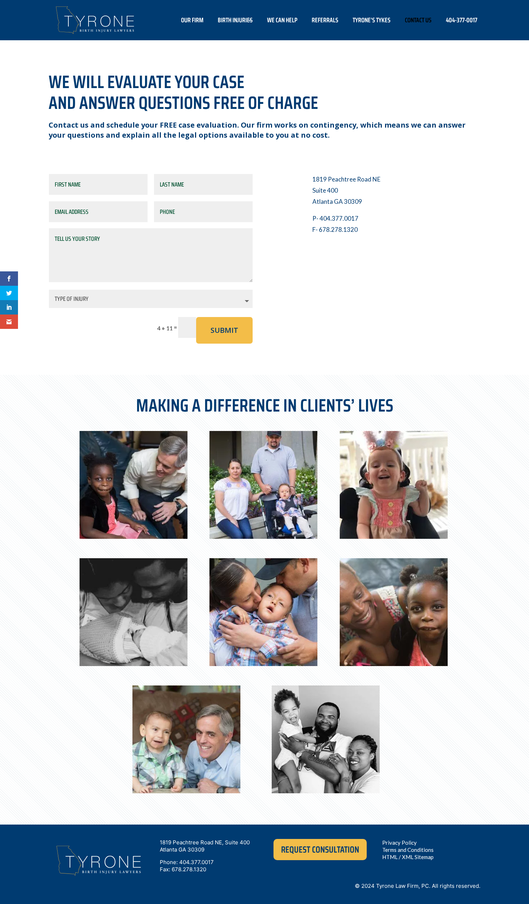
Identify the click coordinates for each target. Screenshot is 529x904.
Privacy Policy (399, 842)
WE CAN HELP (282, 20)
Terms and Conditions (408, 849)
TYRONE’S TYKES (371, 20)
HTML (390, 857)
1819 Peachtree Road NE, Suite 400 (205, 842)
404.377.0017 (196, 862)
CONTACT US (418, 20)
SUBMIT (224, 330)
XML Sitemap (418, 857)
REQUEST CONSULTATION (320, 850)
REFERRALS (325, 20)
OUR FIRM (192, 20)
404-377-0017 (461, 20)
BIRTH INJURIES (235, 20)
